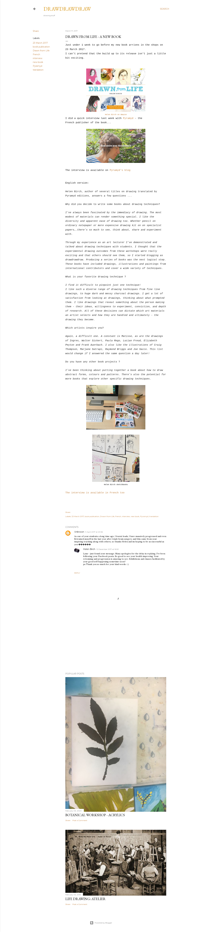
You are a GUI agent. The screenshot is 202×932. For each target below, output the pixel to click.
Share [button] (36, 31)
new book (38, 62)
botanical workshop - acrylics (95, 815)
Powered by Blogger (103, 923)
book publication (41, 46)
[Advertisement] (115, 644)
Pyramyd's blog (120, 170)
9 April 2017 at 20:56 (94, 532)
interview (37, 58)
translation (38, 69)
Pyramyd (37, 66)
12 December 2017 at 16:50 (107, 549)
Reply (77, 573)
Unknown (79, 532)
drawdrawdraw (67, 8)
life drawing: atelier (85, 898)
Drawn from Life (41, 50)
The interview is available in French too (95, 492)
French (36, 54)
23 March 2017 (40, 43)
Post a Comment (79, 820)
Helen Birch (89, 549)
